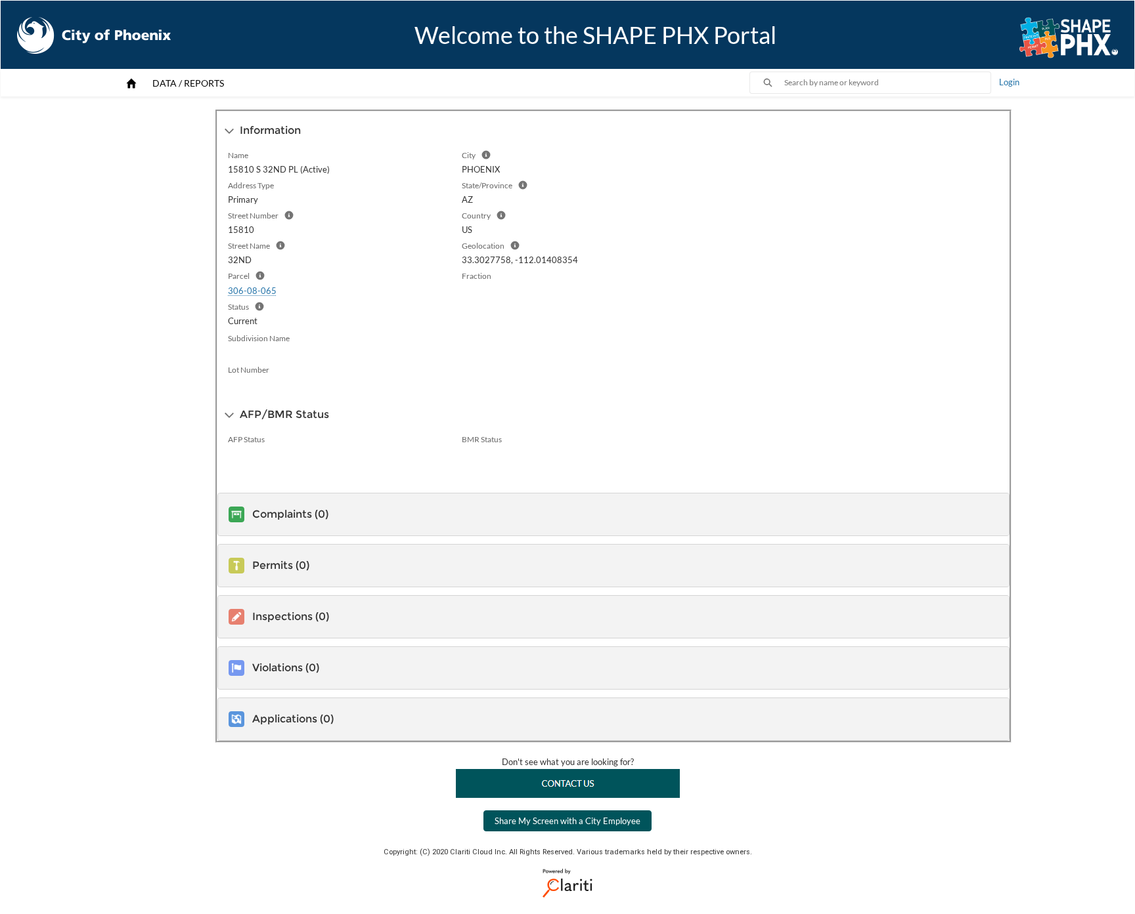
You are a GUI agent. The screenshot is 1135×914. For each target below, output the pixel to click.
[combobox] (887, 82)
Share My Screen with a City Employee (567, 821)
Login (1009, 82)
